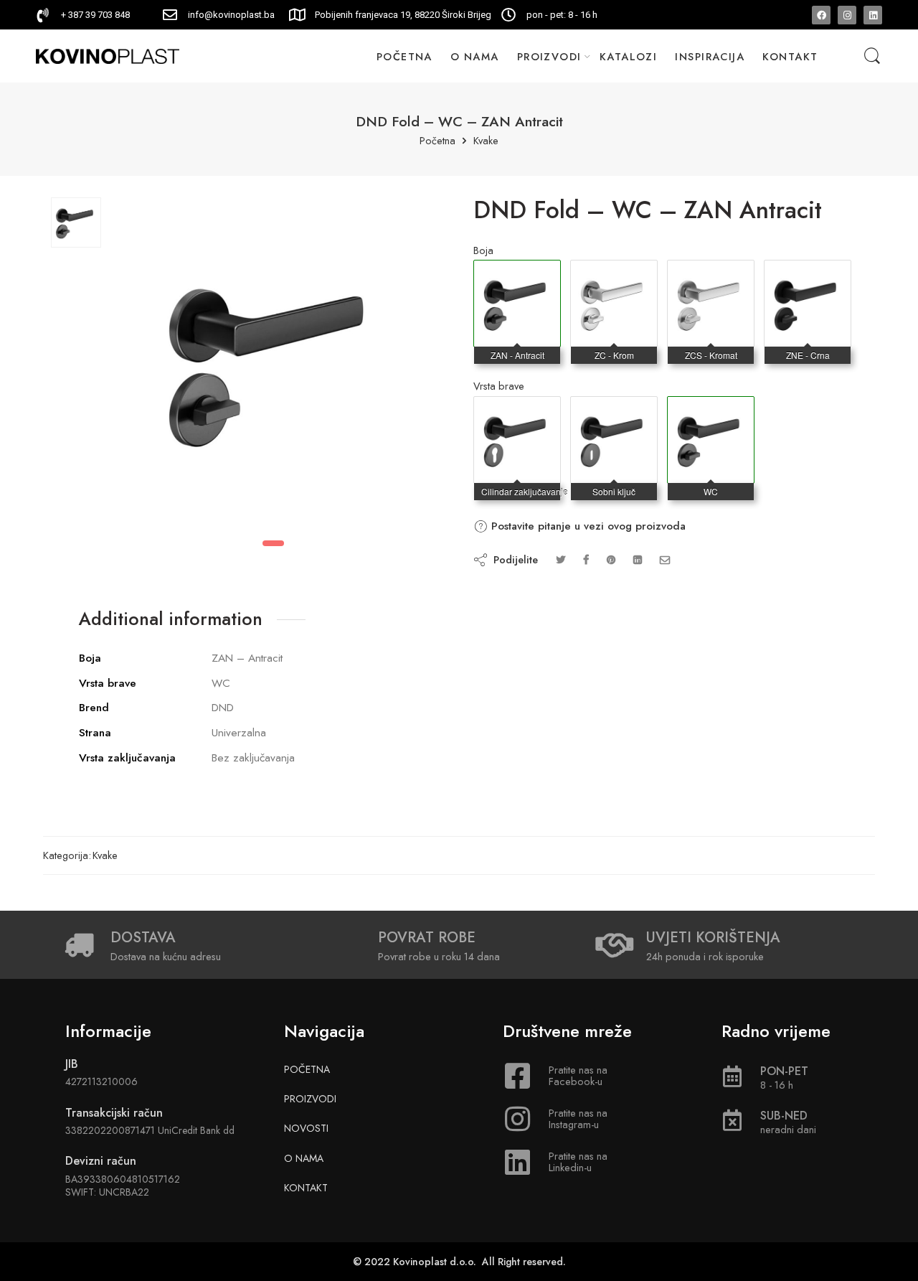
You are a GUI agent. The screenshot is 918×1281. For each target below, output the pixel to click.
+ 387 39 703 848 (95, 14)
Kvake (485, 141)
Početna (437, 141)
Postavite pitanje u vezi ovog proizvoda (587, 526)
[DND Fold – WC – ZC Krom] (614, 275)
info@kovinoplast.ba (231, 14)
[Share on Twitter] (560, 559)
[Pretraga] (872, 56)
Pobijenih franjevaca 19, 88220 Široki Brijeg (403, 14)
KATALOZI (629, 56)
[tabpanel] (273, 365)
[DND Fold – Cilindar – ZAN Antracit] (517, 411)
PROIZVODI (549, 56)
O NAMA (474, 56)
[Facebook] (821, 15)
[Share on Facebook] (586, 559)
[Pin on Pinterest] (611, 559)
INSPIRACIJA (709, 56)
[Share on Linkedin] (637, 559)
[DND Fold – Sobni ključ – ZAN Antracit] (614, 411)
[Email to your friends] (665, 559)
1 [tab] (273, 543)
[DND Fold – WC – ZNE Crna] (807, 275)
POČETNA (404, 56)
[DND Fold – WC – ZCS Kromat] (711, 275)
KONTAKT (790, 56)
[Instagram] (847, 15)
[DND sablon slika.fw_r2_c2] (76, 222)
